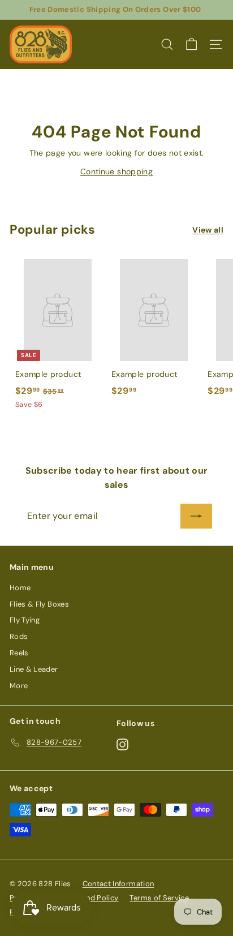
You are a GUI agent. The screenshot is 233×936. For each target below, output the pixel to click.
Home (20, 587)
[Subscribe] (196, 516)
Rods (19, 636)
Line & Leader (34, 669)
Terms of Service (159, 898)
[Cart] (191, 44)
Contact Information (118, 883)
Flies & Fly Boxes (39, 604)
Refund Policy (95, 898)
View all (207, 230)
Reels (19, 653)
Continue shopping (116, 171)
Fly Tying (25, 620)
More (19, 685)
